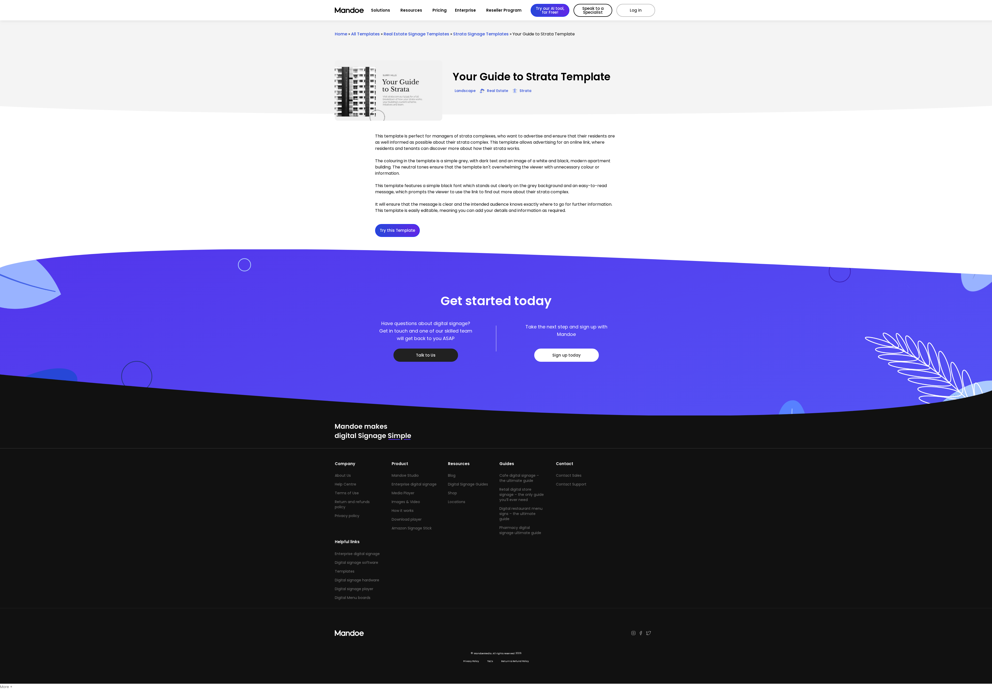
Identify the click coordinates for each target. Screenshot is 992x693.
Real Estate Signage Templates (416, 34)
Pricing (439, 10)
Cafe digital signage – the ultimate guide (519, 478)
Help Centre (345, 484)
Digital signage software (356, 562)
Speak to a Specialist (593, 10)
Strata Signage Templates (481, 34)
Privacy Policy (471, 661)
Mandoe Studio (405, 475)
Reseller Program (504, 10)
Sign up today (566, 355)
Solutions (380, 10)
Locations (456, 501)
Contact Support (571, 484)
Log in (636, 10)
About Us (343, 475)
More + (6, 686)
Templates (344, 571)
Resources (411, 10)
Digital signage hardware (357, 580)
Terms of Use (347, 493)
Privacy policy (347, 515)
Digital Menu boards (352, 597)
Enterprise (465, 10)
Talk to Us (426, 355)
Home (341, 34)
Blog (451, 475)
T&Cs (490, 661)
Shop (452, 493)
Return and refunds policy (352, 504)
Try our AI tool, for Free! (550, 10)
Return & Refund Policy (515, 661)
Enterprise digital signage (414, 484)
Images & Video (406, 501)
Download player (407, 519)
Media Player (403, 493)
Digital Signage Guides (468, 484)
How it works (403, 510)
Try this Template (397, 230)
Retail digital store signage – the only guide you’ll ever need (521, 494)
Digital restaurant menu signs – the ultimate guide (520, 513)
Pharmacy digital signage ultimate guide (520, 530)
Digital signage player (354, 588)
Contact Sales (569, 475)
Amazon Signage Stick (412, 528)
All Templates (365, 34)
